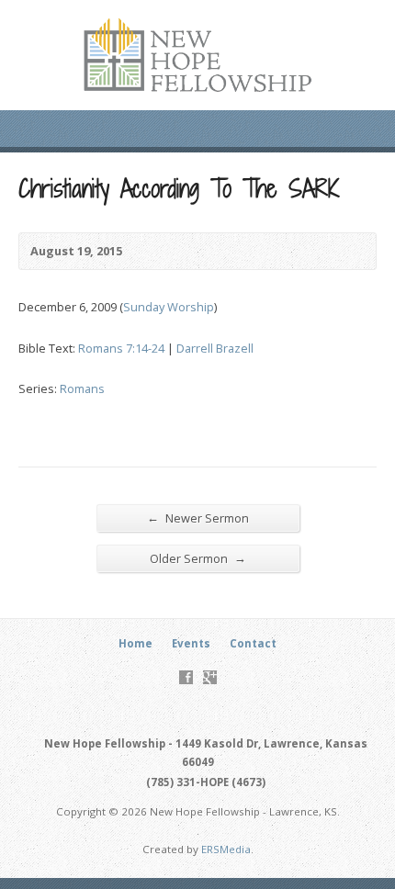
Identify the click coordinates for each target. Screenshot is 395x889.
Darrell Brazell (215, 348)
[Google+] (210, 677)
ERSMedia (226, 849)
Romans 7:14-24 (121, 348)
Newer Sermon (198, 517)
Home (135, 643)
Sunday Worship (168, 306)
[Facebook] (186, 677)
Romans (82, 388)
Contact (253, 643)
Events (191, 643)
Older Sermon (198, 558)
